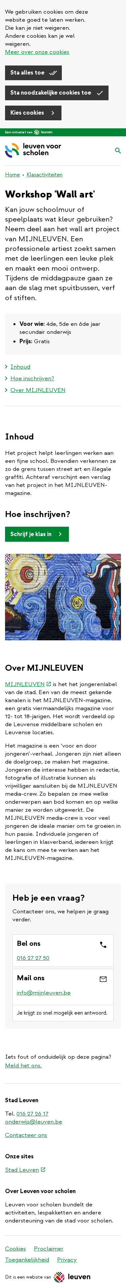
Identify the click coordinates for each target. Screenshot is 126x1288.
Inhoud (20, 367)
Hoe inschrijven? (32, 378)
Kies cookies (27, 113)
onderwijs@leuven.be (33, 1122)
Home (12, 174)
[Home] (33, 151)
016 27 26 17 (32, 1114)
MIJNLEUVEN (28, 684)
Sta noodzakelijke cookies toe (51, 93)
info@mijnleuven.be (44, 993)
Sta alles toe (28, 73)
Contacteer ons (26, 1135)
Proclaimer (49, 1249)
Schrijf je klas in (31, 534)
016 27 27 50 (33, 958)
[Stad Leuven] (43, 132)
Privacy (67, 1260)
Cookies (15, 1249)
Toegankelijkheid (27, 1260)
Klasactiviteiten (44, 174)
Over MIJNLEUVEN (38, 390)
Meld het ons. (23, 1065)
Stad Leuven (25, 1170)
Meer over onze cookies (37, 52)
